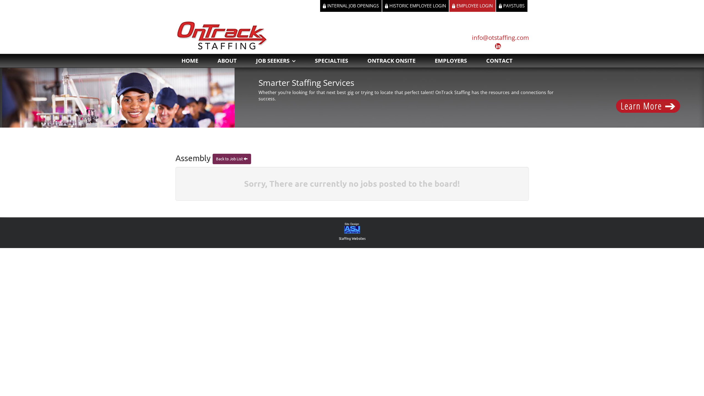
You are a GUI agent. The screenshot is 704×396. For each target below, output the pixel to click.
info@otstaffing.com (500, 37)
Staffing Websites (352, 238)
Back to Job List (230, 159)
